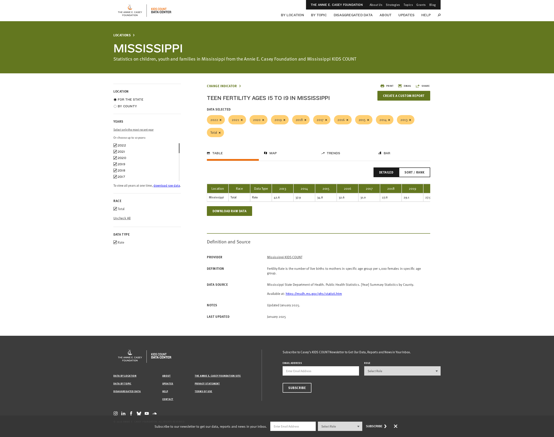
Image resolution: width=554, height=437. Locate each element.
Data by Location (124, 375)
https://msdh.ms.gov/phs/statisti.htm (314, 293)
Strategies (393, 4)
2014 (383, 119)
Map (273, 153)
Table (217, 153)
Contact (167, 399)
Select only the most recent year (133, 129)
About (385, 15)
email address (292, 363)
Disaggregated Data (353, 15)
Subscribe (297, 387)
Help (426, 15)
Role (367, 363)
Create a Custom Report (404, 95)
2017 (320, 119)
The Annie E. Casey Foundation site (218, 375)
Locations (122, 35)
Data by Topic (122, 383)
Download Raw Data (229, 211)
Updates (406, 15)
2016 (341, 119)
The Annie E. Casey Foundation (337, 4)
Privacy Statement (207, 383)
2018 (299, 119)
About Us (376, 4)
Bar (387, 153)
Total (213, 132)
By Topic (319, 15)
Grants (421, 4)
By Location (292, 15)
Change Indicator (222, 86)
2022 (214, 119)
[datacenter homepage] (161, 11)
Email (407, 85)
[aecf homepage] (130, 10)
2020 (257, 119)
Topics (408, 4)
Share (426, 85)
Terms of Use (203, 391)
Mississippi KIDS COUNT (284, 257)
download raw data (166, 185)
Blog (432, 4)
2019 (278, 119)
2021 (235, 119)
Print (389, 85)
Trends (333, 153)
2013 (403, 119)
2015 (362, 119)
